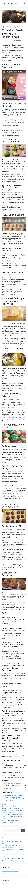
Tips (5, 804)
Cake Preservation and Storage (10, 871)
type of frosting (11, 488)
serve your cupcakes (19, 278)
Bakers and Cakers (9, 3)
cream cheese (5, 201)
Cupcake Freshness (9, 806)
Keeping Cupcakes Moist (8, 812)
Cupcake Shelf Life (14, 808)
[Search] (23, 830)
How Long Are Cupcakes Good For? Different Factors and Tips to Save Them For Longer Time (13, 816)
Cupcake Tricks (18, 810)
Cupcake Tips (10, 810)
